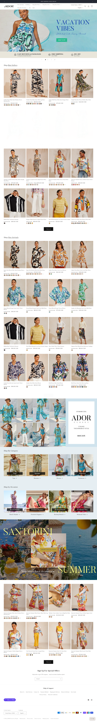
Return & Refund (65, 692)
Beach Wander (14, 514)
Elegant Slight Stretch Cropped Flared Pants (36, 219)
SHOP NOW (48, 422)
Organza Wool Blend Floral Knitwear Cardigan (81, 346)
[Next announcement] (92, 1)
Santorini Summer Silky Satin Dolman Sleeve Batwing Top (14, 613)
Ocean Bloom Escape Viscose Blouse (57, 308)
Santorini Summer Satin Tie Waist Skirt (58, 651)
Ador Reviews (29, 692)
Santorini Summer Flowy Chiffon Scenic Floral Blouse (81, 180)
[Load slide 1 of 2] (45, 60)
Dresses (59, 478)
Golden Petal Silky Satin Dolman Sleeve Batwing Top (13, 100)
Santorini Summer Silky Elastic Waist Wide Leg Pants (37, 613)
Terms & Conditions (53, 694)
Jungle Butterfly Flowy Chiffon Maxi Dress (81, 99)
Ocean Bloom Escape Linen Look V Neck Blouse (13, 309)
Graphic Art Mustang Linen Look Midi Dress (81, 308)
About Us (22, 692)
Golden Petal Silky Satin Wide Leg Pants (35, 99)
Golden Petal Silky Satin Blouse (33, 383)
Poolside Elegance (36, 514)
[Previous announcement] (4, 1)
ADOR (8, 718)
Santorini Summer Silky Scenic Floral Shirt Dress (58, 180)
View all (48, 229)
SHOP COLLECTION (48, 550)
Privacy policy (30, 718)
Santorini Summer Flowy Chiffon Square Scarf (81, 613)
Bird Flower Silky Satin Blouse (56, 383)
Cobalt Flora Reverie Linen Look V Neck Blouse (13, 383)
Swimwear (81, 478)
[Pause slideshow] (55, 59)
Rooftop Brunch (59, 514)
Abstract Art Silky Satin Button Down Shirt (81, 219)
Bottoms (36, 478)
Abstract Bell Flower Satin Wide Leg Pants (81, 141)
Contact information (55, 718)
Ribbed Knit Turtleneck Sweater (11, 219)
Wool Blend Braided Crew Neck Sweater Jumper (59, 219)
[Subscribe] (60, 679)
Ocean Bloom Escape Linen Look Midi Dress (36, 308)
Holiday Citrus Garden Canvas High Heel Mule (59, 613)
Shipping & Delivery (55, 692)
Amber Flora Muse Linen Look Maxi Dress (81, 270)
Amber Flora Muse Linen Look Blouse (57, 270)
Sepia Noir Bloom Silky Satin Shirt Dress (35, 270)
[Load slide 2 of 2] (48, 60)
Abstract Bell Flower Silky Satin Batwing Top (59, 141)
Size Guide (73, 692)
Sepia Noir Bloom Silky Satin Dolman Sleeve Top (14, 271)
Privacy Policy (43, 694)
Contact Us (36, 692)
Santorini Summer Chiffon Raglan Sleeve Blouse (13, 652)
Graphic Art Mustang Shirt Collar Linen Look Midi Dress (36, 142)
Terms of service (37, 718)
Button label (48, 33)
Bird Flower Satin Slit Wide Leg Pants (79, 383)
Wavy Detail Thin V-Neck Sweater (56, 346)
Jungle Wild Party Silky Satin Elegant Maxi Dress (59, 100)
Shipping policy (46, 718)
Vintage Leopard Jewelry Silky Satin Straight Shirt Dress (14, 180)
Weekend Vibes (81, 514)
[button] (28, 4)
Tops (13, 478)
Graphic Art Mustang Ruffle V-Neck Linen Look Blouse (14, 142)
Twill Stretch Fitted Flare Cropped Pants (35, 651)
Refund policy (22, 718)
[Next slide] (51, 59)
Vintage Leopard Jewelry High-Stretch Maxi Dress (36, 180)
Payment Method (44, 692)
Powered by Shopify (14, 718)
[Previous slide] (41, 59)
